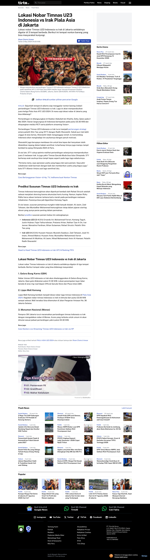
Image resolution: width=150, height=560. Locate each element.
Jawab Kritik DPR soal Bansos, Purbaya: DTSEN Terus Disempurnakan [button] (69, 418)
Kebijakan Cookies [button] (84, 532)
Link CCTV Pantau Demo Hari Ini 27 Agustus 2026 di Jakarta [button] (98, 496)
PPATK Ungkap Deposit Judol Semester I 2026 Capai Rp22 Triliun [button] (68, 440)
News (27, 8)
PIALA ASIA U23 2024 (45, 340)
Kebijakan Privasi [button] (83, 530)
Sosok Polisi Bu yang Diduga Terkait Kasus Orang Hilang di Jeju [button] (29, 452)
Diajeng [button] (107, 3)
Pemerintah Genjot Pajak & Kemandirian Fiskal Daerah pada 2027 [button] (28, 440)
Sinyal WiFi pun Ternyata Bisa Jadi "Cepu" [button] (108, 174)
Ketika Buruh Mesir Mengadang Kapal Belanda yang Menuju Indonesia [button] (109, 186)
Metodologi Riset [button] (54, 538)
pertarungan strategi (77, 129)
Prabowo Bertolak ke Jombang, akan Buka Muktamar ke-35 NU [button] (109, 428)
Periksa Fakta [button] (89, 3)
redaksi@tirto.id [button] (112, 537)
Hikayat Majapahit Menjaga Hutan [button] (104, 66)
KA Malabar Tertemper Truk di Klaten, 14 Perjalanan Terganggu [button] (109, 78)
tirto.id (21, 106)
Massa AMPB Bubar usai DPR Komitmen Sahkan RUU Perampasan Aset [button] (68, 429)
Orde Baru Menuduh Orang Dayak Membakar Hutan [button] (107, 89)
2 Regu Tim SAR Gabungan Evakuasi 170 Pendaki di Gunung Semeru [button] (28, 418)
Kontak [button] (50, 530)
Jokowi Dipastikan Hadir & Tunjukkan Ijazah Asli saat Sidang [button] (27, 463)
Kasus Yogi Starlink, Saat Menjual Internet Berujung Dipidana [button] (122, 496)
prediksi (28, 215)
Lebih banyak (127, 408)
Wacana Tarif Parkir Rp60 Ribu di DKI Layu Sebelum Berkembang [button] (109, 197)
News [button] (99, 3)
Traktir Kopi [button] (85, 41)
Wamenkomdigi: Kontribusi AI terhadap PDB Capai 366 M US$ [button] (109, 462)
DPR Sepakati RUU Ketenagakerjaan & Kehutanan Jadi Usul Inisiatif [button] (108, 418)
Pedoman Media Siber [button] (56, 535)
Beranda (21, 8)
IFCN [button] (79, 541)
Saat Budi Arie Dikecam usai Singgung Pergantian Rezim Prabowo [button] (106, 164)
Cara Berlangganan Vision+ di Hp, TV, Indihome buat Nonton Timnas (47, 177)
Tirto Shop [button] (81, 544)
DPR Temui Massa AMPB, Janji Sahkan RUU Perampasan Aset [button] (108, 451)
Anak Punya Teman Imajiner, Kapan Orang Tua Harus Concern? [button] (107, 101)
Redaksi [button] (51, 532)
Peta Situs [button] (81, 538)
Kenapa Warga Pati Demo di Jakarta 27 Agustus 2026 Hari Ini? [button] (28, 496)
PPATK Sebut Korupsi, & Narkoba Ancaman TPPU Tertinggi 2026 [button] (108, 440)
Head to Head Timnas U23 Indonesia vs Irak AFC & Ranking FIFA (46, 250)
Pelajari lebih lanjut (121, 557)
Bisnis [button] (115, 3)
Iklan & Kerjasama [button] (54, 541)
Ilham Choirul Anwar (26, 40)
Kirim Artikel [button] (82, 535)
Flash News (35, 8)
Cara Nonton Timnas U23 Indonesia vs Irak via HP (46, 329)
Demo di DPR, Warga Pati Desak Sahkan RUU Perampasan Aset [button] (69, 462)
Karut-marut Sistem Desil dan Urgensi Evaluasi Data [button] (108, 151)
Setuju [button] (144, 556)
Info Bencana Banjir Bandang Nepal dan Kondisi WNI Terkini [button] (28, 429)
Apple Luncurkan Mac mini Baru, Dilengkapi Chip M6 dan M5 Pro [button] (69, 451)
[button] (23, 3)
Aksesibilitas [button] (82, 527)
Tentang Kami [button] (53, 527)
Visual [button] (122, 3)
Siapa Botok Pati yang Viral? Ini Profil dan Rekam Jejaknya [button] (50, 496)
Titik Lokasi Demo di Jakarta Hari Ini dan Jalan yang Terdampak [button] (74, 496)
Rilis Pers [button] (51, 544)
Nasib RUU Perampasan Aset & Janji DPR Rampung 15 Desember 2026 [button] (108, 56)
